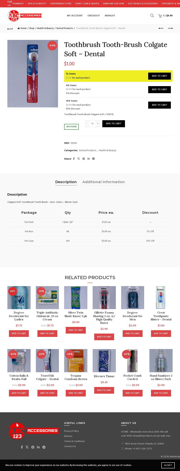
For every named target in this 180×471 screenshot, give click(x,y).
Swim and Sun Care (113, 3)
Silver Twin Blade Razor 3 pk (76, 314)
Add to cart (159, 76)
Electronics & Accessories (143, 3)
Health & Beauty (37, 3)
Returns (68, 436)
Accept (168, 465)
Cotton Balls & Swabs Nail (18, 377)
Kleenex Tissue (104, 376)
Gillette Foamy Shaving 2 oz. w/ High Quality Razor (104, 317)
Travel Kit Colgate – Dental (47, 377)
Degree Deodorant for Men (133, 316)
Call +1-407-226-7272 (10, 9)
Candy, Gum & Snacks (87, 3)
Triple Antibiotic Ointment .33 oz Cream (47, 316)
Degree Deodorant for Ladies (19, 316)
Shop (31, 28)
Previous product (161, 28)
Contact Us (70, 446)
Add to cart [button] (19, 333)
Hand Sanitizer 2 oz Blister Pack (161, 377)
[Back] (10, 28)
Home (24, 28)
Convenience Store (60, 3)
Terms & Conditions (74, 441)
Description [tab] (66, 182)
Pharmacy (18, 3)
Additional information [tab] (103, 182)
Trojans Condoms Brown (76, 377)
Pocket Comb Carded (132, 377)
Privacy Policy (71, 431)
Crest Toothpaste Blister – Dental (161, 316)
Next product (170, 28)
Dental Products (64, 28)
